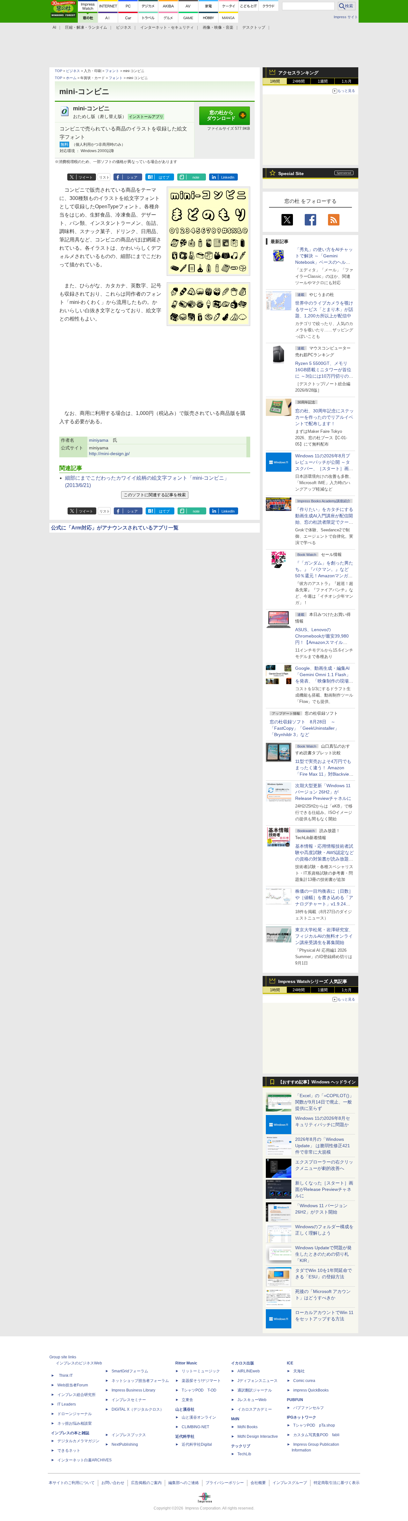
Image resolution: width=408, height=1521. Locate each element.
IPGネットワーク (301, 1417)
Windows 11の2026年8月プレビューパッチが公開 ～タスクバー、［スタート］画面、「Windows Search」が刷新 (323, 468)
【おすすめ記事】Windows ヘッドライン (317, 1082)
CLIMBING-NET (195, 1427)
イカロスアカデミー (254, 1409)
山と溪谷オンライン (199, 1417)
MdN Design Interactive (257, 1436)
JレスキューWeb (251, 1400)
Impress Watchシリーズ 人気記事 (312, 981)
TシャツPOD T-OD (199, 1390)
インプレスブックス (129, 1435)
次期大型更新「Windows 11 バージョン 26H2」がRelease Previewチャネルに (323, 792)
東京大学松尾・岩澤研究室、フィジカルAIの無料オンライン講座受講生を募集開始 (324, 936)
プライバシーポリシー (225, 1482)
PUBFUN (295, 1400)
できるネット (68, 1450)
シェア (132, 177)
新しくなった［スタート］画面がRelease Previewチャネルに (324, 1189)
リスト (104, 177)
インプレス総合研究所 (76, 1394)
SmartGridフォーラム (130, 1371)
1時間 (275, 81)
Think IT (66, 1375)
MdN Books (247, 1427)
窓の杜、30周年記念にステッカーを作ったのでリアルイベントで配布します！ (324, 417)
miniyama (98, 440)
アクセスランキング (298, 72)
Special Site (291, 173)
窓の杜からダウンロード (221, 115)
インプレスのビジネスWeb (79, 1363)
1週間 (323, 81)
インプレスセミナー (129, 1400)
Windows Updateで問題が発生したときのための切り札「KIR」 (323, 1254)
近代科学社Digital (197, 1444)
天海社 (299, 1371)
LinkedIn (227, 177)
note (196, 177)
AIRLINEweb (248, 1371)
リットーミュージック (201, 1371)
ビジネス (73, 71)
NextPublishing (125, 1444)
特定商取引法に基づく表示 (337, 1482)
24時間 (299, 81)
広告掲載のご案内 (146, 1482)
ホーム (71, 78)
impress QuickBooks (311, 1390)
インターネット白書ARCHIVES (84, 1460)
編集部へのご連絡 (183, 1482)
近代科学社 (184, 1436)
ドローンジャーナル (74, 1414)
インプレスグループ (290, 1482)
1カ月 (347, 81)
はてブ (164, 177)
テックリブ (240, 1446)
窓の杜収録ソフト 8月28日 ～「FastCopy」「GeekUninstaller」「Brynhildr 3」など (304, 728)
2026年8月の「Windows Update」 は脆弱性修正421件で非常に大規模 (322, 1146)
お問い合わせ (112, 1482)
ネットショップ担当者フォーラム (140, 1380)
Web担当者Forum (72, 1385)
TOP (58, 71)
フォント (112, 71)
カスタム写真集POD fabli (316, 1435)
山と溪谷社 (184, 1409)
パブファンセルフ (308, 1408)
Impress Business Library (133, 1390)
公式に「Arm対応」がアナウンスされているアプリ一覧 (114, 527)
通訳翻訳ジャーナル (254, 1390)
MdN (235, 1419)
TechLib (244, 1454)
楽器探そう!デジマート (201, 1380)
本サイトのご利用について (72, 1482)
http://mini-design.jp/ (109, 453)
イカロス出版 (242, 1363)
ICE (290, 1363)
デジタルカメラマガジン (78, 1441)
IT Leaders (66, 1404)
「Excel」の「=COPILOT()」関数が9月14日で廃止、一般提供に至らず (324, 1102)
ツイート (86, 177)
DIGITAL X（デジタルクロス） (138, 1409)
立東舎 (187, 1400)
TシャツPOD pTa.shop (314, 1425)
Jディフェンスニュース (257, 1380)
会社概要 (258, 1482)
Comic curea (304, 1380)
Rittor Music (186, 1363)
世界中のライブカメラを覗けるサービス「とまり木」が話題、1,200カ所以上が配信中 (324, 309)
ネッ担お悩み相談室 (74, 1423)
